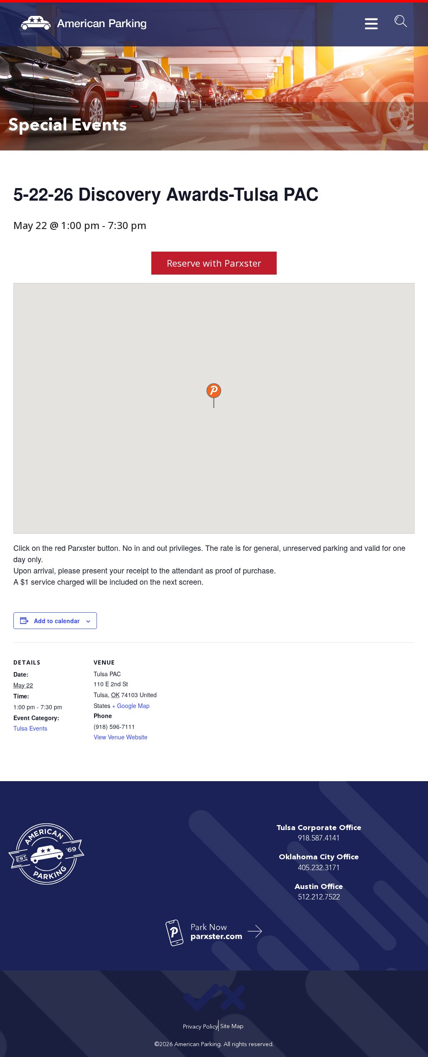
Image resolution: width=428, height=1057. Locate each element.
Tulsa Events (30, 728)
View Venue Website (121, 737)
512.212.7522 (319, 897)
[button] (213, 396)
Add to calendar (56, 620)
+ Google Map (131, 705)
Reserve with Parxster (214, 263)
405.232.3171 (319, 868)
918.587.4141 (319, 838)
